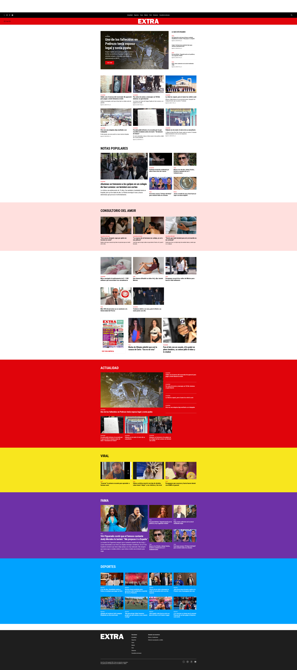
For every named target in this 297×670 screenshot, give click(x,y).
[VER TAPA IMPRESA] (113, 335)
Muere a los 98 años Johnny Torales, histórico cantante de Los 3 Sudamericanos (184, 171)
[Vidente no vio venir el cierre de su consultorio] (181, 117)
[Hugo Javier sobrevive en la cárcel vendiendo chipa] (185, 511)
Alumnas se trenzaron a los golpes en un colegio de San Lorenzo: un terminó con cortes (124, 185)
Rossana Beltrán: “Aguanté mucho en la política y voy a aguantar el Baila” (160, 522)
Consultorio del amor (164, 15)
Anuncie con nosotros (154, 634)
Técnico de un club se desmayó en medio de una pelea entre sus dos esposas (159, 591)
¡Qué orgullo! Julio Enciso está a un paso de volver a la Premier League (159, 614)
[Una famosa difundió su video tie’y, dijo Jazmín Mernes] (148, 265)
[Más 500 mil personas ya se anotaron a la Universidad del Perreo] (116, 296)
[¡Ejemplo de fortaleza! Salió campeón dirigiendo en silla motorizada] (112, 603)
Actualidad (130, 15)
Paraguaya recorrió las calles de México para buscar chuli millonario (180, 279)
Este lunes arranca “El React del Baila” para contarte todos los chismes (160, 194)
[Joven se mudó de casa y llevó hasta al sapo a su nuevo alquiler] (185, 183)
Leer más (109, 62)
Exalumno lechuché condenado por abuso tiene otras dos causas (159, 170)
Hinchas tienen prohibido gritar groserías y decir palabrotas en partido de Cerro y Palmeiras (136, 591)
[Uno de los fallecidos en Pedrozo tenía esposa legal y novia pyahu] (132, 390)
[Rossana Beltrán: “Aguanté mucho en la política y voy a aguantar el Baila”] (160, 511)
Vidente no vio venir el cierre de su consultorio (180, 130)
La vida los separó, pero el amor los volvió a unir (181, 97)
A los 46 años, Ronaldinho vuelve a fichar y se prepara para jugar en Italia (111, 590)
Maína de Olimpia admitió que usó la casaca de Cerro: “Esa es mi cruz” (142, 348)
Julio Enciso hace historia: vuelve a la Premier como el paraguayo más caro (184, 590)
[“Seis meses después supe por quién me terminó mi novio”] (116, 225)
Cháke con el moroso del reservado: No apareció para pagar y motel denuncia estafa (116, 98)
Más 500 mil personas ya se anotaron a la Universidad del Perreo (114, 310)
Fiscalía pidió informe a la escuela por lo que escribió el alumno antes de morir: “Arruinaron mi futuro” (148, 132)
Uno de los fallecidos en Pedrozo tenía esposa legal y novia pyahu (121, 43)
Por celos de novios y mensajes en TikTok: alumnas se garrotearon (146, 98)
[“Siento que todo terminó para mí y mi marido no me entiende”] (181, 225)
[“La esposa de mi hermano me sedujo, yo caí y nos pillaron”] (148, 225)
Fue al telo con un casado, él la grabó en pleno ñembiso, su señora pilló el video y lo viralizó (179, 349)
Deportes (136, 15)
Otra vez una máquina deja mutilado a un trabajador (180, 407)
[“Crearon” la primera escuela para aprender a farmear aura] (116, 470)
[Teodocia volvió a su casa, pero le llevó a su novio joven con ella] (148, 296)
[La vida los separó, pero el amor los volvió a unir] (181, 84)
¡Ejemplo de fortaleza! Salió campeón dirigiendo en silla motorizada (111, 614)
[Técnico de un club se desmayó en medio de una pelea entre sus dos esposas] (160, 579)
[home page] (148, 21)
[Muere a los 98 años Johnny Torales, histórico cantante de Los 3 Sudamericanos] (185, 159)
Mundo (146, 15)
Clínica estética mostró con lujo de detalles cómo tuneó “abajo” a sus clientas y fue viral (147, 484)
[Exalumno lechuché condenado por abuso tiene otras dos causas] (160, 159)
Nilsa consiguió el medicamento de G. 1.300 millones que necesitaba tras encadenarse (114, 279)
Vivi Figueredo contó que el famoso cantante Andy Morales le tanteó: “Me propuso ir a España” (183, 38)
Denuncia (155, 15)
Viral (150, 15)
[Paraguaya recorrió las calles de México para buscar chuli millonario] (181, 265)
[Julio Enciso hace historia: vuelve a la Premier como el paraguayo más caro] (185, 579)
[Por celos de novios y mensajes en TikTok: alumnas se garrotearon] (148, 84)
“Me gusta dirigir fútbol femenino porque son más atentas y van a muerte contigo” (136, 615)
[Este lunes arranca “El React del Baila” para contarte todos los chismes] (160, 183)
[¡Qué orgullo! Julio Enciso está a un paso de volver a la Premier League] (160, 603)
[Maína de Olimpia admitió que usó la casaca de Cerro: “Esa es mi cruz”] (145, 330)
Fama (141, 15)
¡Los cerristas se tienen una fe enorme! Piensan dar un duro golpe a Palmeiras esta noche (185, 615)
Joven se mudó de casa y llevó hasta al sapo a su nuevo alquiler (185, 194)
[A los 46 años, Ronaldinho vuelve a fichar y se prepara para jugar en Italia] (112, 579)
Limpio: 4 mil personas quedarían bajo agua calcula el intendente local (182, 45)
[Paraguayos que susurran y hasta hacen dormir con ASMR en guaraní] (181, 470)
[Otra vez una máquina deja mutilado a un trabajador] (116, 117)
